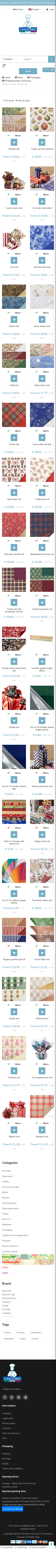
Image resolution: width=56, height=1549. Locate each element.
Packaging (35, 77)
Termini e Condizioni (39, 1547)
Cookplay (6, 1313)
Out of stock (24, 100)
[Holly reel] (14, 355)
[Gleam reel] (14, 296)
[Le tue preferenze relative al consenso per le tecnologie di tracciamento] (51, 1544)
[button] (49, 70)
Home (7, 77)
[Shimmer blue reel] (42, 237)
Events (35, 1338)
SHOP (28, 71)
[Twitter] (18, 1397)
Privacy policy (8, 1423)
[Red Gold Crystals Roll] (14, 524)
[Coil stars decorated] (42, 178)
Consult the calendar (13, 1508)
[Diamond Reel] (42, 988)
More (18, 135)
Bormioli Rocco (9, 1298)
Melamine (6, 1224)
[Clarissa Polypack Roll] (42, 579)
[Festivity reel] (14, 1047)
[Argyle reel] (14, 988)
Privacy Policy (8, 1547)
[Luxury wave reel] (14, 178)
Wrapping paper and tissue (17, 80)
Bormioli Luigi (8, 1294)
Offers (5, 1267)
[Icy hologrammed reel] (42, 1047)
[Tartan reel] (14, 414)
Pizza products (9, 1203)
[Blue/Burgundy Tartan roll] (42, 524)
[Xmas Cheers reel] (42, 296)
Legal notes (7, 1418)
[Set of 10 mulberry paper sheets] (14, 870)
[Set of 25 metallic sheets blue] (14, 756)
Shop (20, 77)
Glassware (7, 1176)
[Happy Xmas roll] (42, 811)
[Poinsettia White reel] (42, 870)
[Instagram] (11, 1397)
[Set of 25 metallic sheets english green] (42, 697)
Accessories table (10, 1187)
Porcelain (6, 1170)
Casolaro (6, 1301)
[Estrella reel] (14, 119)
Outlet (5, 1272)
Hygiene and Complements (15, 1235)
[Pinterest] (25, 1397)
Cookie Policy (22, 1547)
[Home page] (28, 24)
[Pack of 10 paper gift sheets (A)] (14, 811)
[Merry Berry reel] (42, 355)
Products (8, 59)
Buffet (5, 1192)
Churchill (6, 1309)
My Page (19, 9)
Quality (5, 1463)
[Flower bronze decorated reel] (14, 638)
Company (6, 1413)
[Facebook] (4, 1397)
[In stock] (8, 135)
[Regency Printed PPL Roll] (14, 929)
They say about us (11, 1433)
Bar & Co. (6, 1219)
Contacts (6, 1428)
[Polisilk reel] (14, 697)
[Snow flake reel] (42, 929)
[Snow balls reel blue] (42, 414)
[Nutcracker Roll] (14, 469)
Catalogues (35, 1332)
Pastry (5, 1213)
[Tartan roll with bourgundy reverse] (14, 579)
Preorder (6, 1240)
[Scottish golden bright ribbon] (42, 638)
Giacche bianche (10, 1246)
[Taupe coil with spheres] (42, 119)
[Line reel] (14, 237)
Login (51, 9)
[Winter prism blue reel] (42, 756)
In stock (10, 100)
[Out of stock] (36, 540)
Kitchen (5, 1197)
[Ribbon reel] (14, 1107)
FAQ (4, 1438)
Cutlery (5, 1181)
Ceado (5, 1305)
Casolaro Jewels (10, 1251)
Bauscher (6, 1290)
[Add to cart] (14, 142)
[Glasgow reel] (42, 1107)
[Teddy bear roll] (42, 469)
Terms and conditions (12, 1468)
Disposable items (10, 1208)
